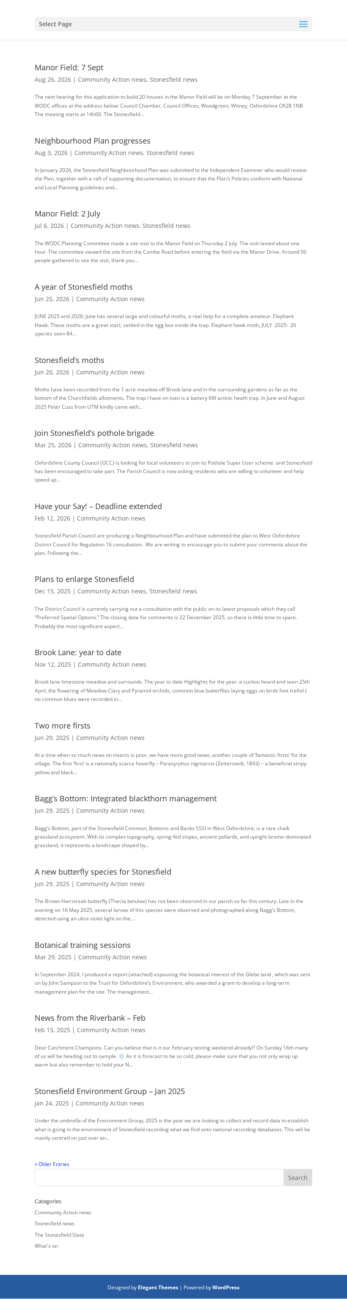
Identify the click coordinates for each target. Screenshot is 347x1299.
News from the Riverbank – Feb (90, 1018)
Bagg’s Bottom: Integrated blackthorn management (126, 798)
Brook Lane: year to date (78, 652)
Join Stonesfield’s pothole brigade (94, 433)
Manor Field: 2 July (67, 213)
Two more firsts (63, 725)
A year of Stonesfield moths (84, 287)
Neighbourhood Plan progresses (93, 141)
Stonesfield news (174, 79)
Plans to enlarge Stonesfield (84, 579)
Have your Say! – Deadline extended (98, 506)
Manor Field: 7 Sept (69, 67)
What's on (46, 1245)
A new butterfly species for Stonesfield (103, 872)
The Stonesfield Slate (59, 1234)
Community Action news (112, 79)
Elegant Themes (158, 1287)
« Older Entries (52, 1164)
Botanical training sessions (83, 945)
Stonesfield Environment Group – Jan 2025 (110, 1091)
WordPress (226, 1287)
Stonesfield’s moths (70, 360)
